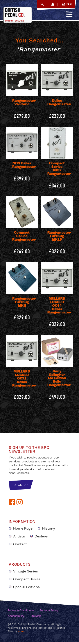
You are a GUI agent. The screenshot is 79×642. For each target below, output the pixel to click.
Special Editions (26, 587)
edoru (22, 631)
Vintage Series (25, 571)
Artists (19, 536)
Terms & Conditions (21, 610)
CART (69, 4)
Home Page (22, 528)
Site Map (35, 616)
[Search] (42, 4)
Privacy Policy (49, 610)
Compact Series (27, 579)
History (48, 528)
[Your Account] (53, 4)
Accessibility (16, 616)
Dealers (41, 536)
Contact (20, 544)
